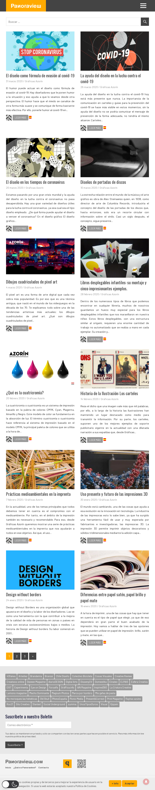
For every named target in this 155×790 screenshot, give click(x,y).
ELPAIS (124, 681)
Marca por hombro (82, 693)
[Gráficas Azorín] (9, 118)
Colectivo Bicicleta (82, 676)
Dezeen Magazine (36, 681)
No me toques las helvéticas (22, 698)
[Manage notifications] (146, 782)
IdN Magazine (84, 687)
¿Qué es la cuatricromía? (25, 392)
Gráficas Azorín (34, 81)
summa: (72, 704)
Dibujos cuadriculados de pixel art (31, 282)
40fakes (11, 676)
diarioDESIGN (55, 681)
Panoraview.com (24, 761)
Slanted (37, 704)
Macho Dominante (39, 693)
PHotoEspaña (59, 698)
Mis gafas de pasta (105, 693)
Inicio (8, 767)
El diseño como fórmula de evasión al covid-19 (40, 75)
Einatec (113, 681)
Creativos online (15, 681)
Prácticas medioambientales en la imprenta (38, 494)
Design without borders (23, 594)
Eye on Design (38, 687)
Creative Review (123, 676)
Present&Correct (95, 698)
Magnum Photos (60, 693)
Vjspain (114, 704)
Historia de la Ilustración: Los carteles (109, 393)
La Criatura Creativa (120, 687)
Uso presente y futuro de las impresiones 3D (114, 494)
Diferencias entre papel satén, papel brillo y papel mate (113, 597)
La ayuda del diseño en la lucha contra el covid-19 (111, 78)
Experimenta (21, 687)
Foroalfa (53, 687)
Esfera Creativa (139, 681)
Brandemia (36, 676)
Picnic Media (76, 698)
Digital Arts (72, 681)
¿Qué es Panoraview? (24, 767)
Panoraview (26, 5)
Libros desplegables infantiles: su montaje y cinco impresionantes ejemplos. (113, 285)
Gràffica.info (67, 687)
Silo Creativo (23, 704)
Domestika (101, 681)
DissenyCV (86, 681)
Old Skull (44, 698)
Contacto (43, 767)
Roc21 (10, 704)
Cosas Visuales (103, 676)
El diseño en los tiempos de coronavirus (35, 182)
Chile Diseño (62, 676)
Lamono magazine (17, 693)
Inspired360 (100, 687)
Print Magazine (115, 698)
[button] (10, 784)
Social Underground (54, 704)
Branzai (49, 676)
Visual (104, 704)
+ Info (115, 783)
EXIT (9, 687)
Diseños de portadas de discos (103, 182)
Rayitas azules (133, 698)
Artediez (23, 676)
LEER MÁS (20, 117)
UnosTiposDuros (89, 704)
